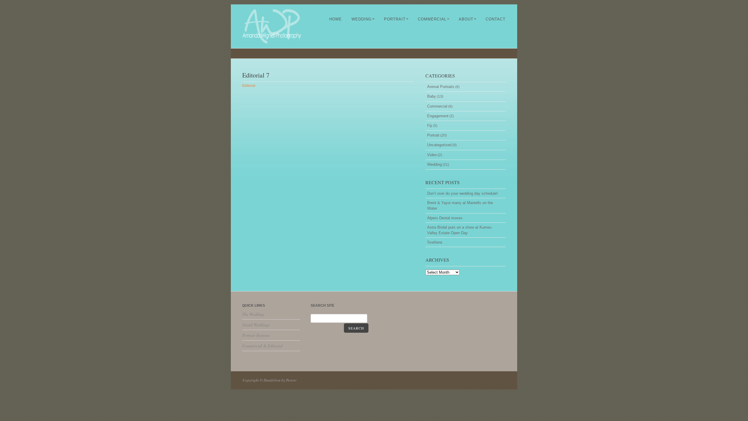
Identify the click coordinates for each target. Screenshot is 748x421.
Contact (495, 19)
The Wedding (253, 314)
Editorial (248, 86)
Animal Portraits (440, 86)
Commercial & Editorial (262, 345)
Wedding (363, 19)
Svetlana (434, 242)
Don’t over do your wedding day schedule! (462, 193)
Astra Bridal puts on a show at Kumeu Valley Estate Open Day (459, 230)
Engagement (438, 116)
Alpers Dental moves (445, 218)
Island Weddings (255, 324)
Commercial (434, 19)
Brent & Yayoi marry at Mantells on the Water (460, 205)
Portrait (396, 19)
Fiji (429, 125)
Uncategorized (439, 145)
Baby (431, 96)
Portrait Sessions (256, 335)
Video (432, 155)
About (468, 19)
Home (335, 19)
